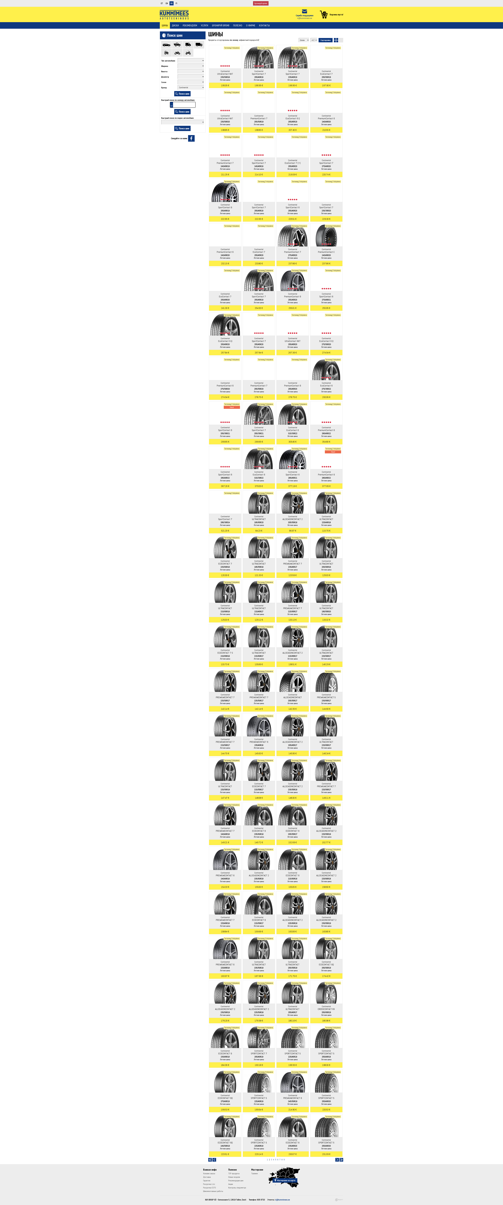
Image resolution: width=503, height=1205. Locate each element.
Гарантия (206, 1180)
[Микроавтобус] (188, 44)
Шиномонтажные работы (213, 1191)
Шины (165, 25)
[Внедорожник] (177, 44)
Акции (230, 1184)
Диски (175, 25)
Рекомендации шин (235, 1180)
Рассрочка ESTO (209, 1187)
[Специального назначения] (166, 53)
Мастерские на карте (286, 1180)
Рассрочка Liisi (209, 1184)
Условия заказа (209, 1173)
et (162, 3)
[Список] (341, 40)
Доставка (207, 1177)
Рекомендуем (190, 25)
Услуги (204, 25)
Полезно (237, 25)
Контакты (264, 25)
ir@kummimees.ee (304, 18)
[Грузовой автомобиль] (199, 44)
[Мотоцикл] (177, 53)
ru (172, 3)
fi (176, 3)
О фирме (250, 25)
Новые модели (234, 1177)
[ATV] (188, 53)
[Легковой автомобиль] (166, 44)
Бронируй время (261, 3)
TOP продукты (234, 1173)
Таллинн (254, 1173)
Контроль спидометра (237, 1187)
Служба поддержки (304, 15)
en (167, 3)
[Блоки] (336, 40)
